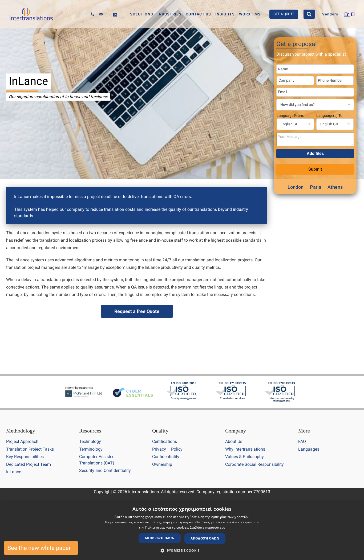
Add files (315, 153)
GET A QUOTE (283, 14)
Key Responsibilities (25, 456)
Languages (308, 449)
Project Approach (22, 441)
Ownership (162, 464)
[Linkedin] (115, 15)
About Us (233, 441)
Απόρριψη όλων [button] (160, 538)
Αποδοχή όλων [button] (205, 538)
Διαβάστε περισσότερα (207, 527)
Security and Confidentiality (105, 470)
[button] (182, 551)
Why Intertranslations (245, 449)
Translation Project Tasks (30, 449)
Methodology (20, 431)
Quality (160, 431)
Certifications (164, 441)
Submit (315, 169)
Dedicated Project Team (28, 464)
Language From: (290, 115)
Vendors (330, 14)
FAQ (302, 441)
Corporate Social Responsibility (254, 464)
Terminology (91, 449)
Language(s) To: (329, 115)
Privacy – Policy (167, 449)
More (304, 431)
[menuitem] (347, 14)
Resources (90, 431)
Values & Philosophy (244, 456)
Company (235, 431)
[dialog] (182, 530)
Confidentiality (165, 456)
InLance (13, 471)
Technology (90, 441)
